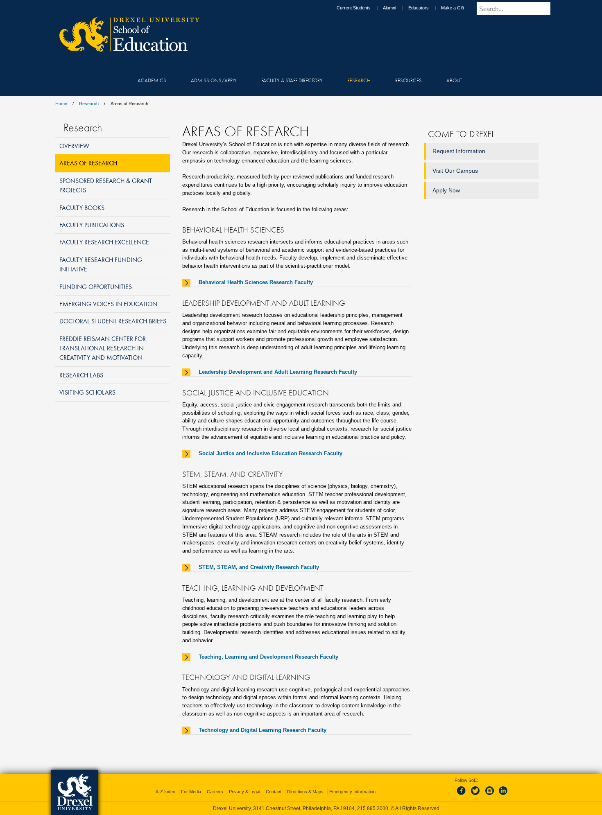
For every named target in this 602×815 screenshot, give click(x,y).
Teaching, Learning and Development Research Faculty (268, 657)
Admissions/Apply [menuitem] (214, 80)
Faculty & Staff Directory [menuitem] (292, 80)
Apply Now (446, 190)
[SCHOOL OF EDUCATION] (125, 49)
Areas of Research (88, 163)
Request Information (458, 151)
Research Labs (81, 375)
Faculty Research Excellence (104, 242)
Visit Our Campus (455, 170)
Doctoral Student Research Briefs (112, 321)
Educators (418, 7)
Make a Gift (452, 7)
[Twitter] (476, 795)
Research (89, 103)
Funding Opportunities (95, 286)
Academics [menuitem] (152, 80)
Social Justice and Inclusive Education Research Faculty (270, 453)
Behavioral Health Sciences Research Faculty (256, 282)
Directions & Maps (305, 791)
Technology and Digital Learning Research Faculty (262, 730)
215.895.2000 (372, 808)
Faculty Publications (91, 225)
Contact (273, 791)
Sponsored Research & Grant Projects (105, 185)
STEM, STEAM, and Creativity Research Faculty (259, 567)
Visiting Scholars (87, 392)
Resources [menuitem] (408, 80)
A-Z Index (165, 791)
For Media (191, 791)
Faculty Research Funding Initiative (100, 264)
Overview (74, 146)
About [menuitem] (454, 80)
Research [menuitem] (359, 80)
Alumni (389, 7)
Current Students (354, 7)
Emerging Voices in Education (108, 304)
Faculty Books (81, 207)
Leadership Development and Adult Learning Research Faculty (278, 372)
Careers (215, 791)
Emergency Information (352, 791)
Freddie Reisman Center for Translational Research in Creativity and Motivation (102, 348)
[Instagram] (490, 795)
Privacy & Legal (244, 791)
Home (61, 103)
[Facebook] (463, 795)
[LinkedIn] (503, 795)
